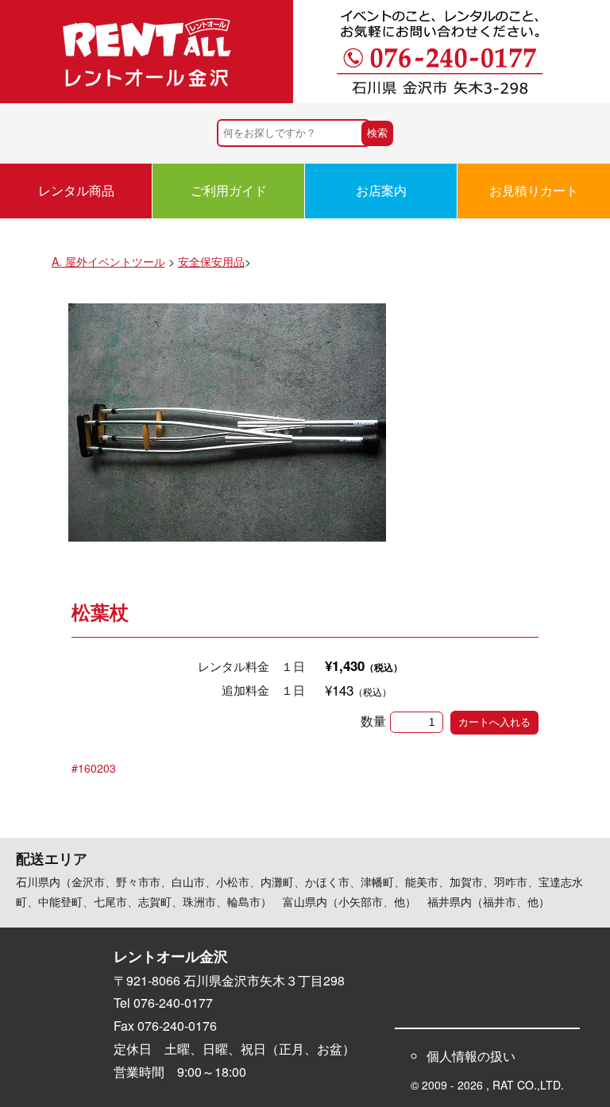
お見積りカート (533, 190)
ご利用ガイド (229, 190)
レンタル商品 (76, 190)
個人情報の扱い (471, 1056)
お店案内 (381, 190)
